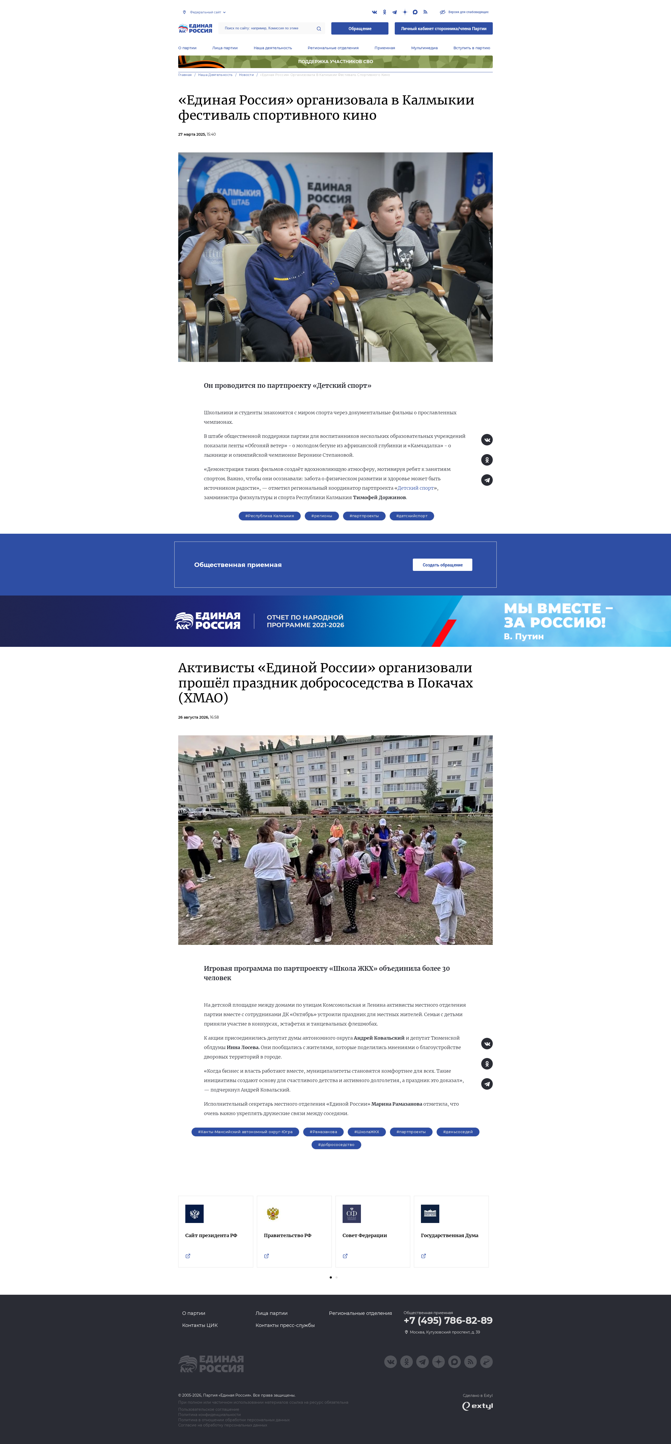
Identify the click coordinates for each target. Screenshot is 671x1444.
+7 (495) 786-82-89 (448, 1320)
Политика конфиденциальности (209, 1415)
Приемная (385, 48)
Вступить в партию (471, 48)
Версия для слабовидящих (468, 12)
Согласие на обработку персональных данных (222, 1425)
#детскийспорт (412, 516)
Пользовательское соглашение (208, 1409)
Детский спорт (416, 488)
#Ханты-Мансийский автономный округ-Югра (245, 1131)
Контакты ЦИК (200, 1325)
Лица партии (225, 48)
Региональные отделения (333, 48)
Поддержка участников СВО (335, 61)
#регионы (321, 516)
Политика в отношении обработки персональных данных (234, 1420)
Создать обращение (443, 564)
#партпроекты (364, 516)
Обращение (360, 28)
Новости (246, 75)
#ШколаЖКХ (366, 1131)
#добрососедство (336, 1144)
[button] (331, 1277)
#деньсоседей (458, 1131)
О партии (187, 48)
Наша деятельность (273, 48)
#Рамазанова (323, 1131)
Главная (185, 75)
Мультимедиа (424, 48)
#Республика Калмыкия (269, 516)
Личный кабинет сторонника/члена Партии (443, 28)
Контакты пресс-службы (285, 1325)
